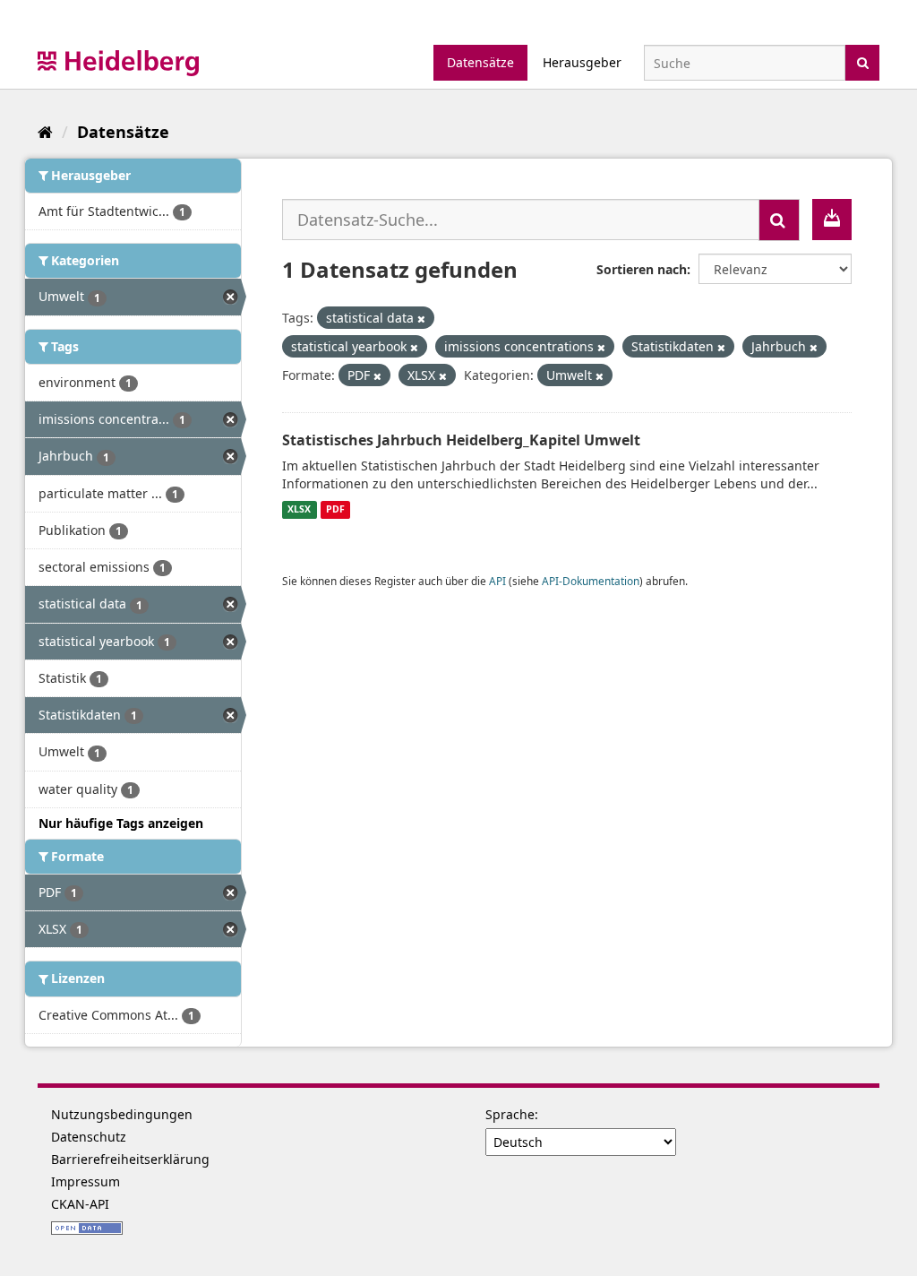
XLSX (299, 510)
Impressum (85, 1181)
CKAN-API (80, 1203)
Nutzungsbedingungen (122, 1114)
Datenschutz (88, 1136)
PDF (335, 510)
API (497, 580)
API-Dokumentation (590, 580)
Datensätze (480, 62)
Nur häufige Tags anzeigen (121, 823)
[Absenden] (862, 61)
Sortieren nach (641, 269)
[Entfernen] (421, 318)
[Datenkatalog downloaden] (832, 219)
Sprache (510, 1114)
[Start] (45, 131)
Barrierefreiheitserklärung (130, 1159)
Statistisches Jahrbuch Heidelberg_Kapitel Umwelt (461, 440)
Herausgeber (582, 62)
